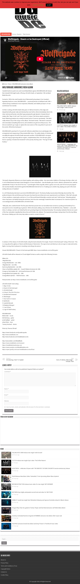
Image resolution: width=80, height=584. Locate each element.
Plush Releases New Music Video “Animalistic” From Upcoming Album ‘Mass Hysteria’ (35, 476)
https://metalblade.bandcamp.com (12, 345)
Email (6, 395)
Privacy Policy (4, 563)
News (9, 84)
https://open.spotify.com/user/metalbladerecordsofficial (18, 349)
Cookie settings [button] (38, 5)
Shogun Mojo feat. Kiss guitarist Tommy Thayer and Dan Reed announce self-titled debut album (38, 508)
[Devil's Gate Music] (40, 15)
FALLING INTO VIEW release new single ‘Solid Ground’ (66, 106)
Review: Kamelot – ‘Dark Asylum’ (21, 34)
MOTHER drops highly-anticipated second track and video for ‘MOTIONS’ (32, 492)
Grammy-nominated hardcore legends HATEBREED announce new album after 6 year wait (37, 516)
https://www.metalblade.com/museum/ (13, 343)
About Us (3, 560)
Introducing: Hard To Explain (15, 359)
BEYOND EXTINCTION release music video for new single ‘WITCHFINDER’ (32, 484)
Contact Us (4, 572)
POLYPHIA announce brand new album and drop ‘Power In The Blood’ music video (35, 523)
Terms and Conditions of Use (9, 566)
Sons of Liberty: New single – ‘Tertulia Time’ (65, 360)
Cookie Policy (4, 575)
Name (6, 389)
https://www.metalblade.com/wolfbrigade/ (46, 250)
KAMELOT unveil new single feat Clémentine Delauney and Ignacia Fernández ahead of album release (40, 500)
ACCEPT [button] (49, 5)
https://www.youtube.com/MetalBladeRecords (15, 347)
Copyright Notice (5, 569)
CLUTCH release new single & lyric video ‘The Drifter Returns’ (67, 125)
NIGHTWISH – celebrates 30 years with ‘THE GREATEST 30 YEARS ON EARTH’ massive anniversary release (67, 147)
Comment (7, 371)
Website (6, 401)
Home (5, 84)
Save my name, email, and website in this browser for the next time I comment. (28, 407)
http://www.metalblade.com (10, 334)
